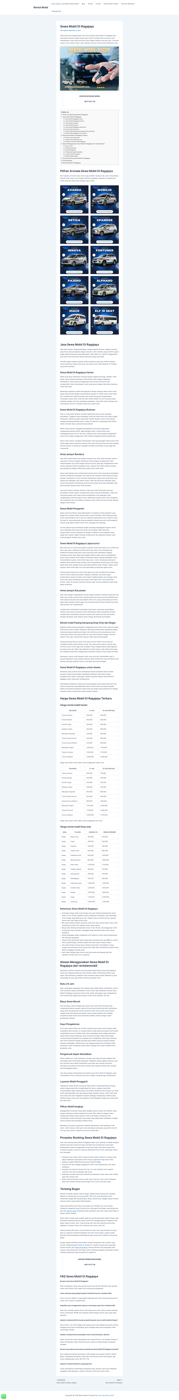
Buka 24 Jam (69, 146)
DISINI (98, 1162)
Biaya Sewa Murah (71, 148)
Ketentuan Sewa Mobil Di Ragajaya (75, 141)
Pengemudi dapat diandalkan (74, 152)
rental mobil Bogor (81, 1247)
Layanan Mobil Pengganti (73, 154)
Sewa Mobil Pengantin (72, 125)
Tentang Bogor (67, 160)
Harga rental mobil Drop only (74, 139)
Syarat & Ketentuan (128, 4)
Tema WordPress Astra (106, 1395)
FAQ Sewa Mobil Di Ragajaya (71, 163)
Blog (83, 4)
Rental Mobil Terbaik (111, 4)
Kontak (90, 4)
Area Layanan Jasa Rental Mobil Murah (65, 4)
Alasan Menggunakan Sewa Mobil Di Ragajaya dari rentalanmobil (84, 144)
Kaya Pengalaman (71, 150)
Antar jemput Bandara (72, 123)
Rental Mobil (41, 7)
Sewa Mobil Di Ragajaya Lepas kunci (76, 127)
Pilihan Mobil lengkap (72, 156)
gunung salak (71, 1211)
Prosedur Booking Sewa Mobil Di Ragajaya (76, 158)
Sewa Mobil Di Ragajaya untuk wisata (76, 133)
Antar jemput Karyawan (72, 129)
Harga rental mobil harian (72, 137)
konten (98, 4)
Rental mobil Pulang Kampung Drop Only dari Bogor (80, 131)
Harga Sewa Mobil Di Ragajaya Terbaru (75, 135)
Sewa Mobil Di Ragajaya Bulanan (75, 121)
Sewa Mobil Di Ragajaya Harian (74, 119)
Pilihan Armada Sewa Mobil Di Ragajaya (75, 114)
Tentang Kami (56, 11)
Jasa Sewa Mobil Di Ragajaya (72, 117)
